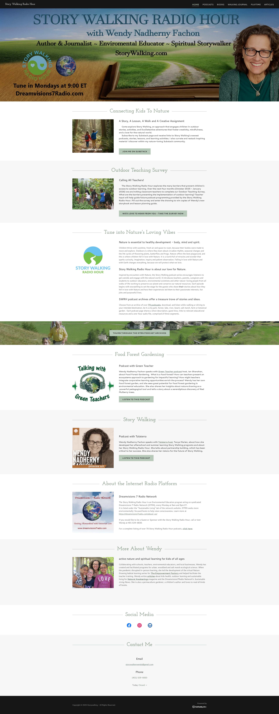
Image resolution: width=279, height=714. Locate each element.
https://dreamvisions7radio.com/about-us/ (138, 513)
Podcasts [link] (208, 4)
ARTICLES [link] (269, 4)
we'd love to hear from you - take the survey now (153, 213)
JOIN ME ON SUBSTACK (134, 151)
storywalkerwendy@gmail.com (139, 664)
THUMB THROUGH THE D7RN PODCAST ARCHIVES (139, 333)
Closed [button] (141, 685)
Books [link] (220, 4)
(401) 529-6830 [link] (139, 677)
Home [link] (195, 4)
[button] (146, 685)
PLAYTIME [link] (256, 4)
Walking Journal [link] (237, 4)
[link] (20, 4)
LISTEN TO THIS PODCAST (136, 399)
